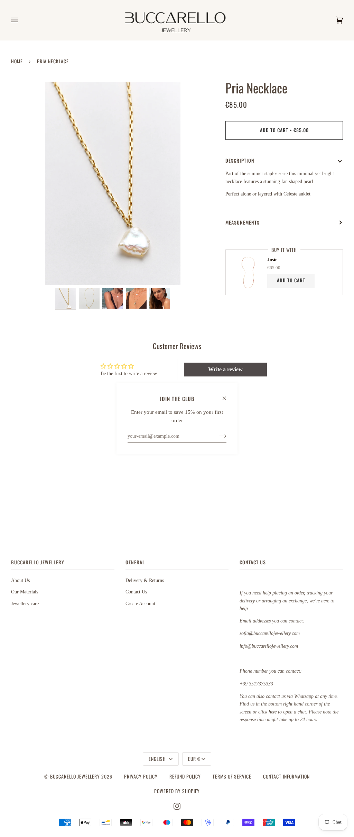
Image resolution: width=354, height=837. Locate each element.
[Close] (227, 395)
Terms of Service (232, 776)
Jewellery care (25, 603)
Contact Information (286, 776)
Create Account (140, 603)
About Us (20, 580)
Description (239, 160)
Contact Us (136, 591)
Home (17, 61)
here (273, 712)
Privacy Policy (141, 776)
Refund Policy (185, 776)
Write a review (225, 369)
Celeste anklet (297, 194)
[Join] (217, 436)
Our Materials (24, 591)
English (158, 758)
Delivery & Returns (144, 580)
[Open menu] (21, 20)
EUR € (194, 758)
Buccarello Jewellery (75, 776)
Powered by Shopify (177, 791)
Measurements (242, 222)
